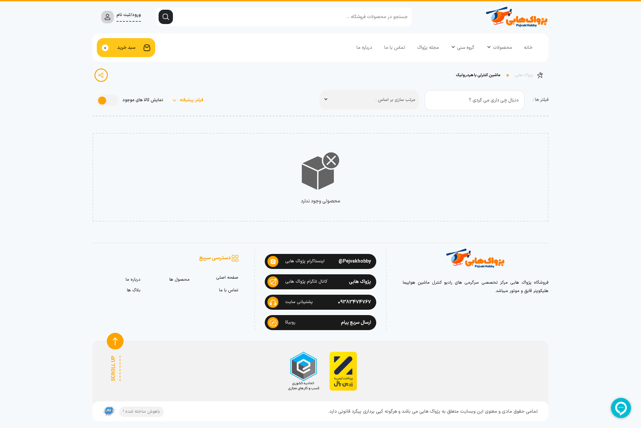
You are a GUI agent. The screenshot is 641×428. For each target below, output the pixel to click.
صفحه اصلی (227, 278)
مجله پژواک (428, 47)
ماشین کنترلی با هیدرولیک (478, 75)
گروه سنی (465, 47)
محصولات (502, 47)
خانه (528, 47)
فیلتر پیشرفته (191, 100)
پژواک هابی (524, 75)
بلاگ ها (134, 290)
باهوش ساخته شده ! (141, 411)
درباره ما (364, 47)
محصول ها (179, 280)
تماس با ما (394, 47)
